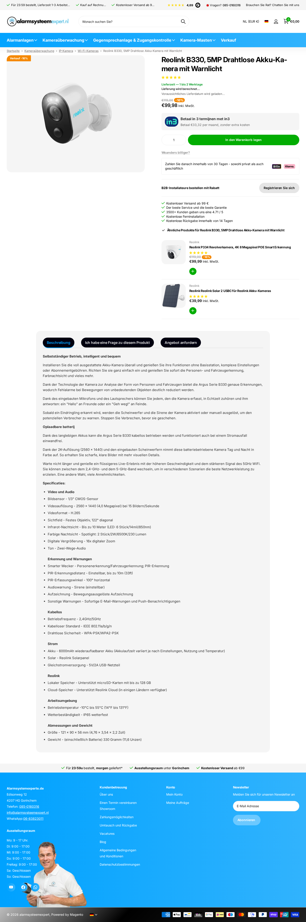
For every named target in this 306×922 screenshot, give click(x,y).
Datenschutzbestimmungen (120, 864)
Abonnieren (246, 820)
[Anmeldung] (276, 22)
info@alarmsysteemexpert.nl (28, 812)
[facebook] (23, 887)
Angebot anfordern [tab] (181, 342)
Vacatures (107, 833)
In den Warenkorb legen (243, 140)
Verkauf (228, 40)
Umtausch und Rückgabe (118, 825)
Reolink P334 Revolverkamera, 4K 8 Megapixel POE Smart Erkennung (240, 247)
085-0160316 (232, 5)
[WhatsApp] (35, 887)
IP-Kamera (66, 51)
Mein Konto (174, 794)
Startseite (13, 51)
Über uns (106, 794)
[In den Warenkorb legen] (192, 271)
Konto (170, 787)
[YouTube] (11, 887)
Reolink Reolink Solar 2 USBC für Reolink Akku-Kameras (230, 291)
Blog (103, 841)
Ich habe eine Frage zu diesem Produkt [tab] (117, 342)
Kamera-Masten (196, 40)
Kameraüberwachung (63, 40)
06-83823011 (33, 818)
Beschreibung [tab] (58, 342)
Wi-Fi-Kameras (88, 51)
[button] (172, 77)
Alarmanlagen (20, 40)
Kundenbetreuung (113, 787)
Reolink (194, 242)
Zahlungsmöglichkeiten (117, 817)
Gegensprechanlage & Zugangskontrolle (132, 40)
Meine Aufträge (177, 802)
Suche (183, 21)
